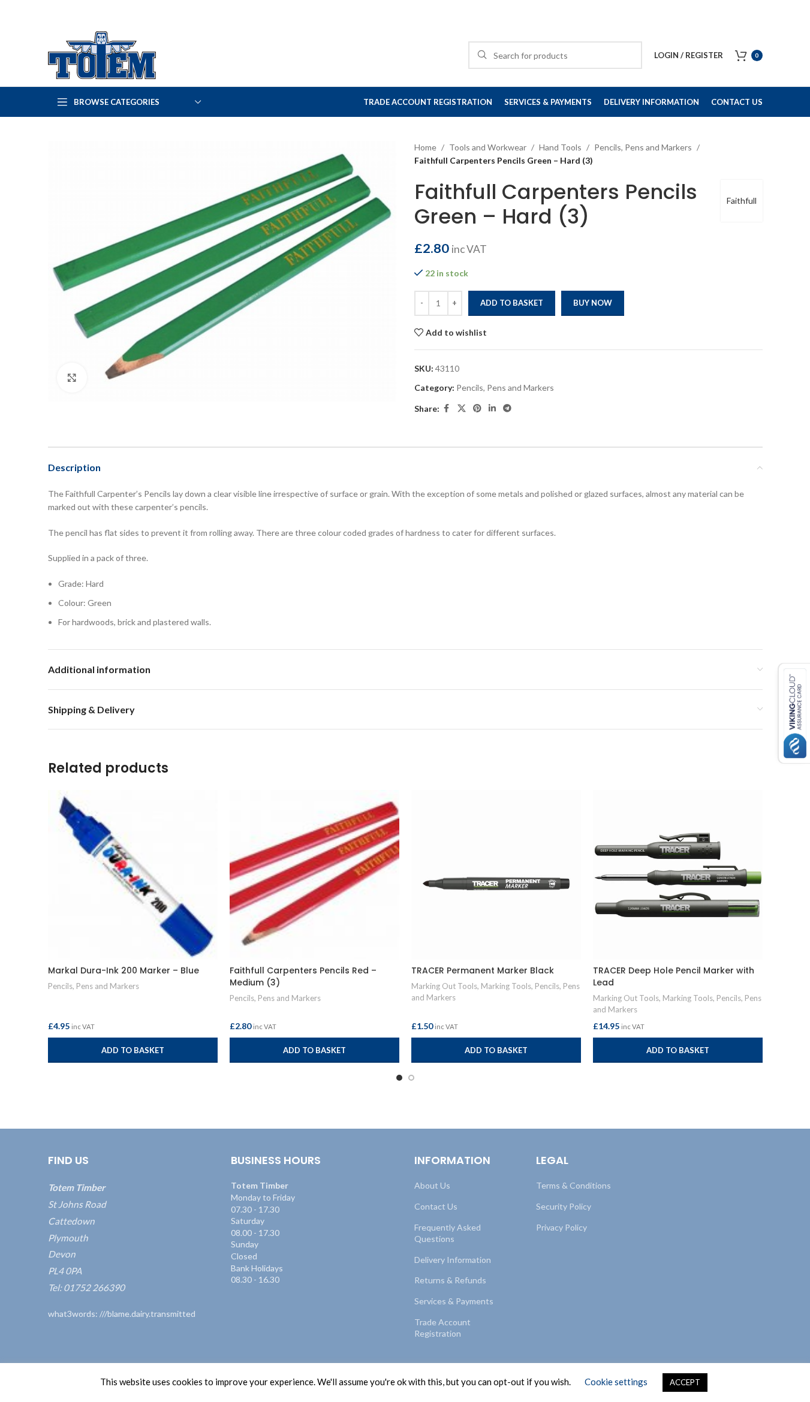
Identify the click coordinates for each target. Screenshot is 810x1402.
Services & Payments (453, 1301)
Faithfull (742, 200)
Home (425, 147)
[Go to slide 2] (411, 1078)
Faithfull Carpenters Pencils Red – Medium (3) (303, 976)
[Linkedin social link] (492, 408)
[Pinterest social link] (477, 408)
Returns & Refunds (450, 1280)
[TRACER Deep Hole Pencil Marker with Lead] (678, 875)
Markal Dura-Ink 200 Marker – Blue (123, 970)
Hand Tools (560, 147)
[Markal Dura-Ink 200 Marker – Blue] (133, 875)
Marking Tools (506, 986)
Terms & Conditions (573, 1185)
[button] (133, 1050)
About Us (432, 1185)
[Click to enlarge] (72, 378)
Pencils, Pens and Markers (643, 147)
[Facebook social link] (446, 408)
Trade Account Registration (442, 1328)
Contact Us (435, 1206)
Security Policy (563, 1206)
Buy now (592, 302)
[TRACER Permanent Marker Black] (496, 875)
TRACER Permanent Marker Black (482, 970)
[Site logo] (102, 54)
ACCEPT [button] (685, 1382)
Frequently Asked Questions (447, 1233)
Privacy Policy (561, 1227)
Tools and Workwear (487, 147)
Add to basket (511, 302)
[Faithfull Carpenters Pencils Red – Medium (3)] (314, 875)
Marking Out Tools (444, 986)
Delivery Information (452, 1260)
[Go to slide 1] (399, 1078)
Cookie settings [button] (616, 1381)
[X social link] (461, 408)
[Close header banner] (795, 12)
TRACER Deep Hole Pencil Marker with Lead (673, 976)
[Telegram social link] (507, 408)
